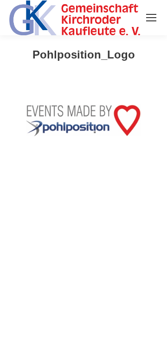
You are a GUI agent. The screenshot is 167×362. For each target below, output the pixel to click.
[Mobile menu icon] (151, 17)
